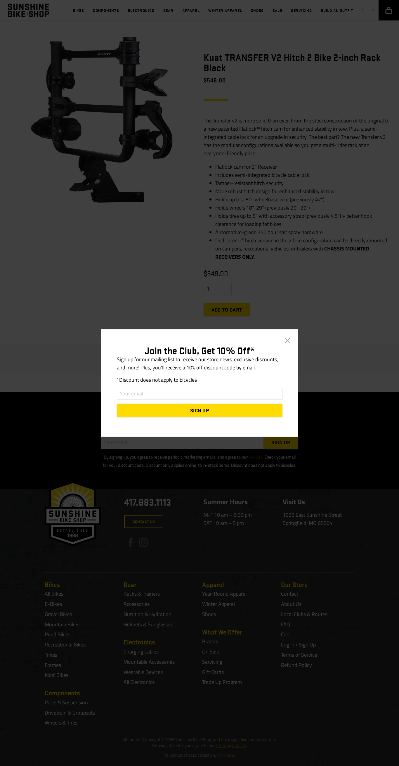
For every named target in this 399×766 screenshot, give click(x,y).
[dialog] (199, 383)
